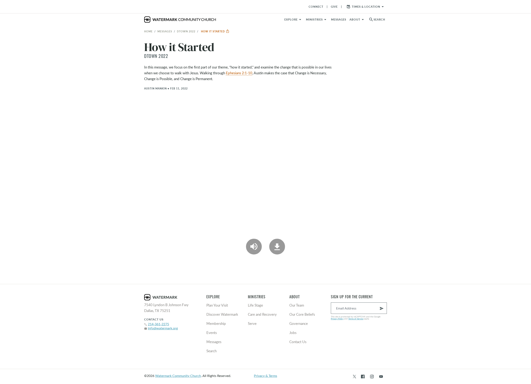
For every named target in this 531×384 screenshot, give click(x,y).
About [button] (355, 19)
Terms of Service (355, 318)
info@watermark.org (163, 328)
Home (148, 31)
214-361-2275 (158, 324)
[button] (316, 19)
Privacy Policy (337, 318)
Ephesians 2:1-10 (239, 73)
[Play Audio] (254, 246)
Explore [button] (291, 19)
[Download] (277, 246)
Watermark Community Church (178, 375)
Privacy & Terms (265, 375)
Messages (164, 31)
